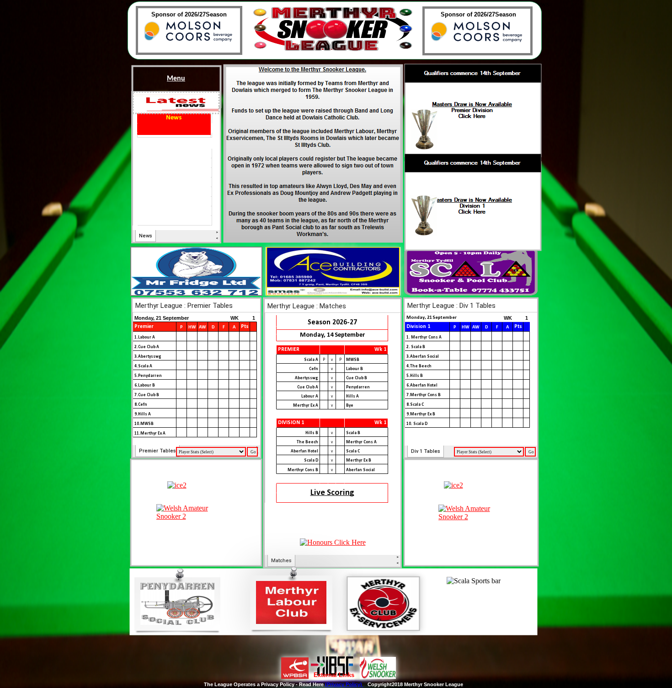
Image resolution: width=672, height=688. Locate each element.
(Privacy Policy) (344, 684)
